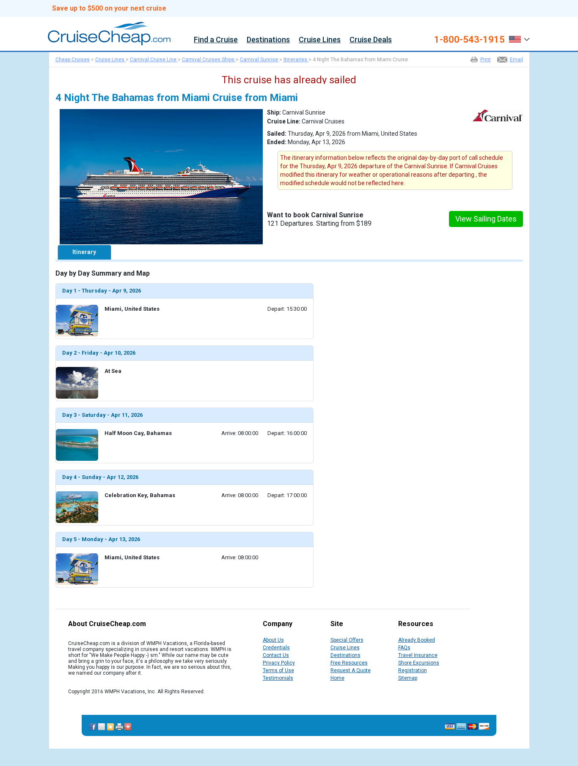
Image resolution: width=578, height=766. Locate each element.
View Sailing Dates (486, 218)
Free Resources (349, 663)
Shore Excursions (418, 663)
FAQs (404, 648)
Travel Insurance (418, 655)
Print (485, 60)
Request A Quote (350, 670)
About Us (273, 640)
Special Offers (346, 640)
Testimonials (278, 678)
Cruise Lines (320, 40)
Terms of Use (278, 670)
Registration (412, 670)
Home (337, 678)
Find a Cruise (216, 40)
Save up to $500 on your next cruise (109, 8)
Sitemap (407, 678)
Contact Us (276, 655)
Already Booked (416, 640)
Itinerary (84, 252)
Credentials (276, 648)
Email (516, 60)
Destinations (268, 40)
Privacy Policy (279, 663)
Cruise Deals (371, 40)
